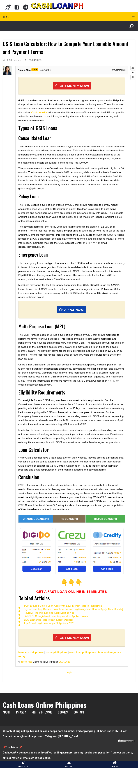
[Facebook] (17, 7)
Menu (6, 17)
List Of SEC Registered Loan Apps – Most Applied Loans (56, 616)
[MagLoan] (8, 7)
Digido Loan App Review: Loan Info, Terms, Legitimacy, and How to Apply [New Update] (73, 609)
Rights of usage (42, 712)
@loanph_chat (68, 736)
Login (69, 672)
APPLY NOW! (74, 309)
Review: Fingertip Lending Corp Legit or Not (49, 612)
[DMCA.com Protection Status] (126, 741)
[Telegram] (25, 7)
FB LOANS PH (69, 519)
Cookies (63, 712)
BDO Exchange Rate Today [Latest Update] (48, 619)
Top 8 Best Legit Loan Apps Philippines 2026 (49, 623)
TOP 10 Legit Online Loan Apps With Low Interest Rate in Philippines (63, 605)
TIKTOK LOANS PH (105, 519)
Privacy (21, 712)
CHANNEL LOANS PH (36, 519)
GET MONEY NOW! (74, 86)
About (6, 712)
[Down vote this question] (132, 77)
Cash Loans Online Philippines (44, 705)
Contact (78, 712)
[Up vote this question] (132, 68)
